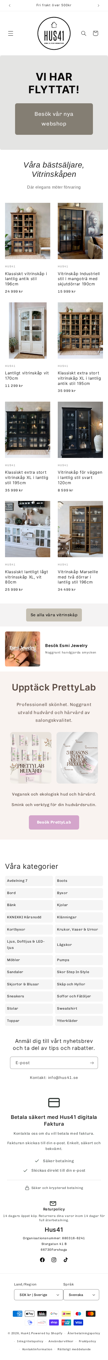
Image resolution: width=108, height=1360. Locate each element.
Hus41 (26, 1333)
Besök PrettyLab (54, 822)
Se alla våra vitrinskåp (54, 614)
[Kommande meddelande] (98, 5)
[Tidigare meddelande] (9, 5)
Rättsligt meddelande (74, 1349)
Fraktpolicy (87, 1341)
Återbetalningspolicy (84, 1333)
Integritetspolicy (30, 1341)
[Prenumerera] (92, 1063)
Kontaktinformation (37, 1349)
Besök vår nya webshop (54, 119)
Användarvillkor (61, 1341)
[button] (10, 33)
